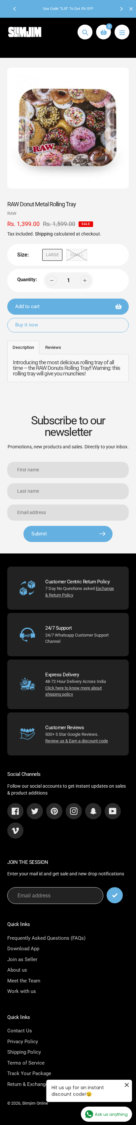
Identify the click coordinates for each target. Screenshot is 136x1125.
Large (52, 254)
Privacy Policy (22, 1042)
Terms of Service (26, 1063)
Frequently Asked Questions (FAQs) (46, 938)
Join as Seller (22, 959)
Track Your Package (29, 1073)
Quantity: (27, 279)
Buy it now (26, 325)
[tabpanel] (68, 368)
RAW (12, 213)
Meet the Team (23, 981)
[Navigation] (122, 32)
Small (77, 254)
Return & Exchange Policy (35, 1084)
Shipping (44, 233)
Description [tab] (23, 347)
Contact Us (19, 1031)
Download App (23, 949)
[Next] (121, 9)
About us (17, 970)
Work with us (21, 991)
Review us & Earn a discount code (76, 740)
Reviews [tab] (53, 347)
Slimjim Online (35, 1103)
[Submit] (115, 895)
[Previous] (15, 9)
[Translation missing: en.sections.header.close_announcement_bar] (131, 9)
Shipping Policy (24, 1052)
